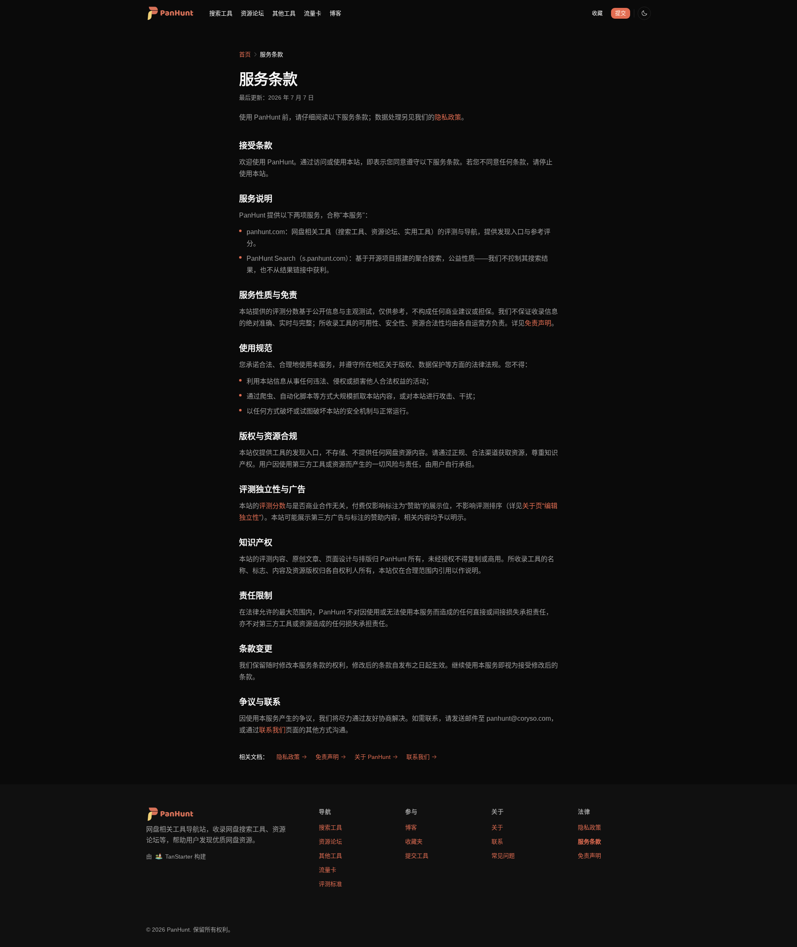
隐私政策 (448, 117)
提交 (620, 13)
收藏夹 (414, 841)
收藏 (597, 13)
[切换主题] (644, 13)
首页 (245, 54)
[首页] (169, 13)
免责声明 (538, 323)
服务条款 (589, 841)
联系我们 (272, 730)
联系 (497, 841)
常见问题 (503, 855)
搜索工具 (220, 13)
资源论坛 (252, 13)
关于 (497, 827)
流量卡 (312, 13)
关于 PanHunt (372, 757)
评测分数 (272, 505)
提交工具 (416, 855)
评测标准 (330, 884)
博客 (335, 13)
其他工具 (284, 13)
